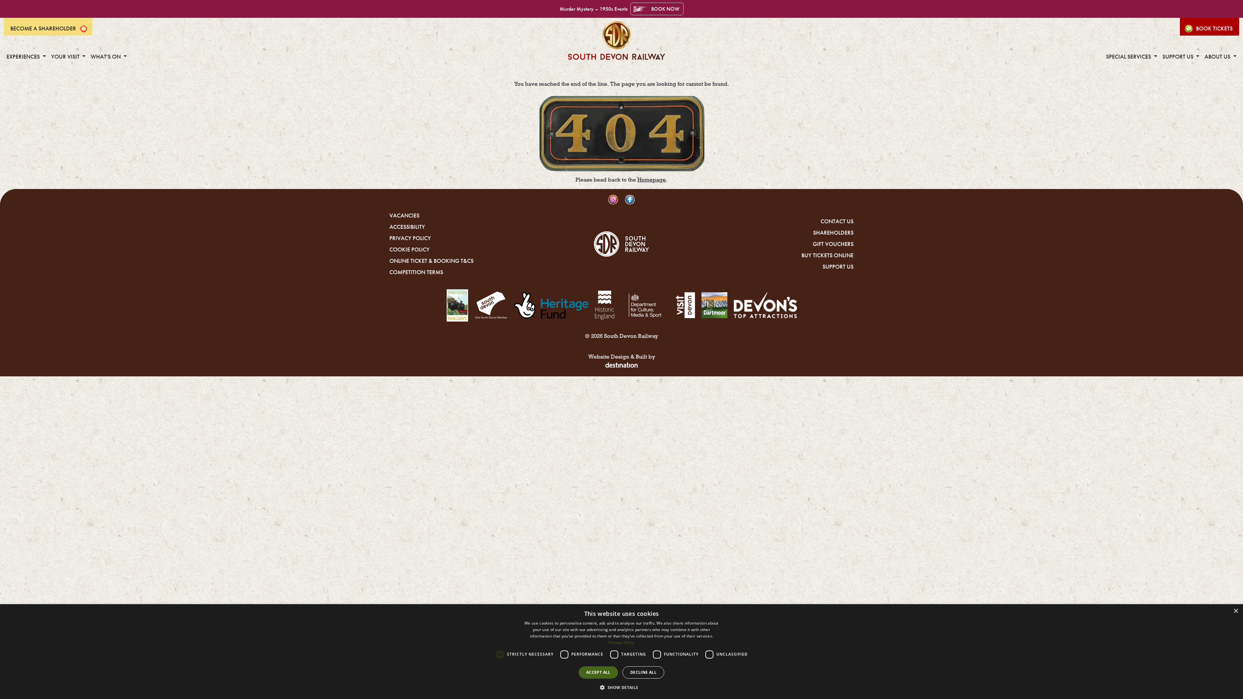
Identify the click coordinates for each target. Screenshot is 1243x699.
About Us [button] (1218, 56)
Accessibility (407, 226)
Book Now (665, 9)
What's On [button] (106, 56)
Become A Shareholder (43, 28)
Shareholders (833, 232)
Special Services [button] (1129, 56)
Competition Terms (416, 272)
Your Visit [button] (66, 56)
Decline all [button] (643, 672)
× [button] (1235, 611)
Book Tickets (1214, 28)
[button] (621, 687)
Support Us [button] (1178, 56)
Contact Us (837, 221)
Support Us (838, 266)
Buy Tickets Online (827, 255)
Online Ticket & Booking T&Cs (431, 260)
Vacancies (404, 215)
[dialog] (621, 651)
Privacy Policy (410, 238)
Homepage (651, 179)
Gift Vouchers (833, 244)
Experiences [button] (23, 56)
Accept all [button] (598, 672)
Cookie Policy (409, 249)
